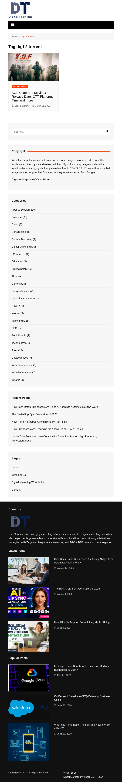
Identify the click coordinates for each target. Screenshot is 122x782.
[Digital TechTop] (20, 524)
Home (15, 467)
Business (17, 217)
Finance (16, 276)
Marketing (17, 320)
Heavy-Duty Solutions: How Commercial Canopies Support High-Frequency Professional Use (54, 438)
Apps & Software (21, 209)
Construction (19, 232)
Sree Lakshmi (22, 105)
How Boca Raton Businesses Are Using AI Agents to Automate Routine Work (55, 407)
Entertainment (19, 86)
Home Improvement (23, 298)
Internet (16, 313)
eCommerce (18, 254)
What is (16, 380)
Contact (16, 489)
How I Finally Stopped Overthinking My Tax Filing (39, 421)
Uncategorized (20, 357)
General (16, 283)
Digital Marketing (21, 246)
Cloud (15, 224)
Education (17, 261)
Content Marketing (22, 239)
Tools (15, 350)
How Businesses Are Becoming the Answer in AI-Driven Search (47, 429)
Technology (18, 343)
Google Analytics (21, 291)
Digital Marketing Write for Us (28, 482)
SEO (14, 328)
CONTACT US (78, 168)
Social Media (19, 335)
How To (16, 306)
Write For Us (19, 475)
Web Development (22, 365)
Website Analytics (22, 372)
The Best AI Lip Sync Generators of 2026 (34, 414)
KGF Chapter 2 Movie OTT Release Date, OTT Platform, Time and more (32, 96)
